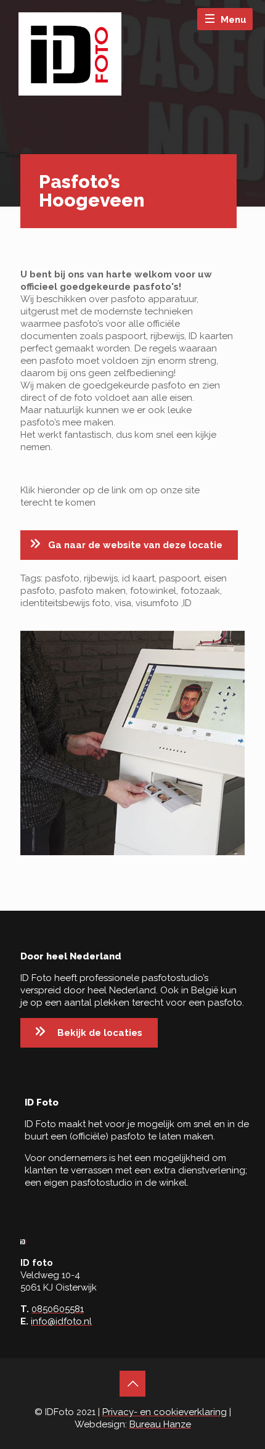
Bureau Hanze (160, 1424)
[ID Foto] (69, 54)
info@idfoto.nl (61, 1321)
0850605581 (57, 1309)
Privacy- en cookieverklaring (164, 1412)
